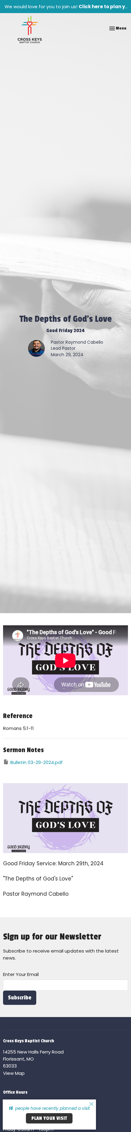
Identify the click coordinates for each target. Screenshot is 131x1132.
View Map (14, 1073)
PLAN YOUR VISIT (49, 1118)
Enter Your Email (21, 974)
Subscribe (19, 997)
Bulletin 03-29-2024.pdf (36, 762)
